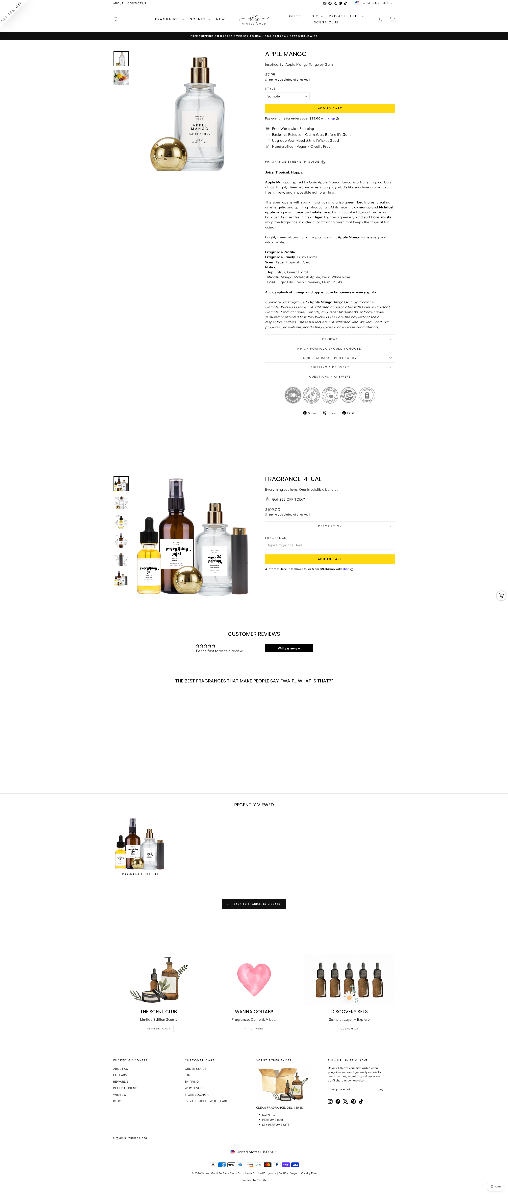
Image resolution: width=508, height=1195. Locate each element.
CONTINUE (215, 617)
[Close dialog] (326, 548)
